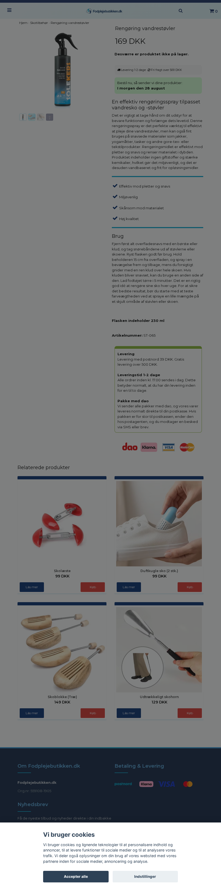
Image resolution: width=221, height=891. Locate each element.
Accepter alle (76, 876)
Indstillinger (145, 876)
